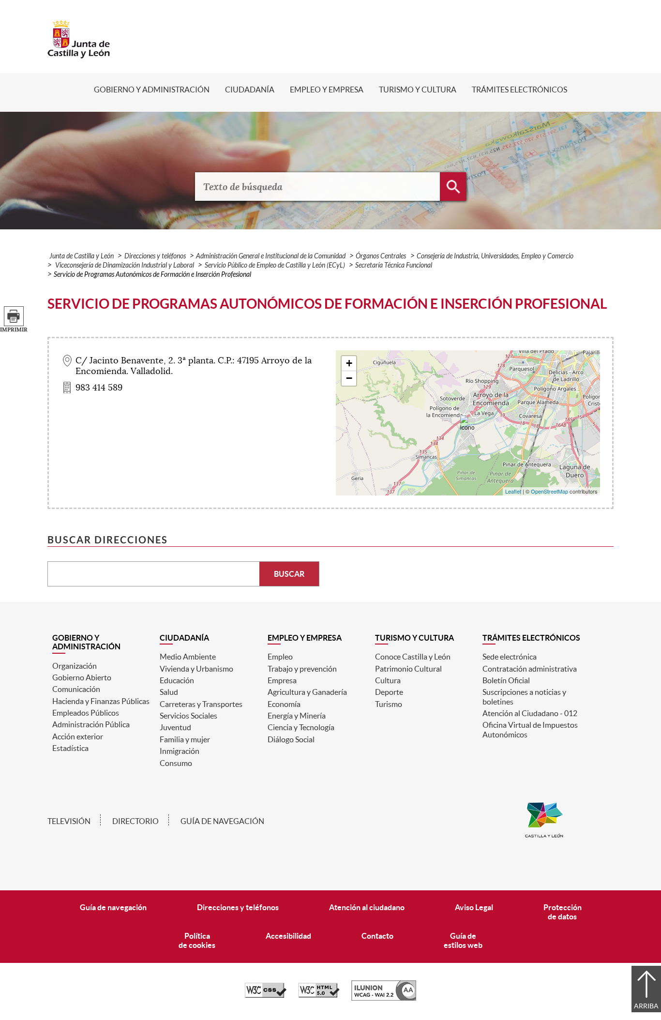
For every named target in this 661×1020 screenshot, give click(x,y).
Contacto (377, 935)
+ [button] (349, 363)
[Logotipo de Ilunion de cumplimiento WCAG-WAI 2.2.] (383, 998)
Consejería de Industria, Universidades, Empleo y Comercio (495, 256)
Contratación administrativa (529, 668)
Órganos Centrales (381, 256)
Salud (169, 692)
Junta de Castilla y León (81, 256)
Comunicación (76, 689)
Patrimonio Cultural (408, 668)
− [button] (349, 378)
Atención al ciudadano (367, 907)
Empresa (282, 680)
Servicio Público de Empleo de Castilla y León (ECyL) (275, 265)
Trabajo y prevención (302, 668)
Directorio (135, 821)
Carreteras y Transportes (201, 704)
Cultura (388, 680)
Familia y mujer (185, 739)
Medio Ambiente (188, 656)
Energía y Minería (297, 715)
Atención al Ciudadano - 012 (529, 713)
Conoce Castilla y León (413, 656)
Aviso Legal (474, 907)
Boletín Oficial (506, 680)
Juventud (175, 727)
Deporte (389, 692)
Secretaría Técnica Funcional (393, 265)
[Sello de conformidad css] (265, 995)
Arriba (646, 1006)
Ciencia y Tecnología (301, 727)
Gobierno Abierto (81, 677)
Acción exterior (77, 736)
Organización (74, 665)
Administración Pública (91, 724)
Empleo (280, 656)
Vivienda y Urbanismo (196, 668)
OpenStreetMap (549, 491)
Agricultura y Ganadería (307, 692)
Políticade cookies (197, 940)
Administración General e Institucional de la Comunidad (271, 256)
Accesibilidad (288, 935)
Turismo (388, 704)
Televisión (68, 821)
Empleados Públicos (85, 712)
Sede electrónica (509, 656)
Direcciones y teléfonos (155, 256)
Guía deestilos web (463, 940)
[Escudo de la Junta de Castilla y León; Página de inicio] (78, 54)
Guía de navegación (222, 821)
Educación (177, 680)
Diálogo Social (291, 739)
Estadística (70, 748)
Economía (284, 704)
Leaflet (513, 491)
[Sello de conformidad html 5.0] (319, 995)
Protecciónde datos (562, 912)
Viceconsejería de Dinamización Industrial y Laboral (124, 265)
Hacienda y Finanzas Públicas (101, 701)
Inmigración (179, 751)
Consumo (176, 763)
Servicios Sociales (188, 715)
